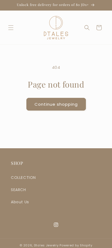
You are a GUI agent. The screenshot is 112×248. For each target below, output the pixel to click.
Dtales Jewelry (47, 245)
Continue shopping (56, 104)
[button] (11, 28)
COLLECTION (23, 177)
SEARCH (18, 189)
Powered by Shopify (76, 245)
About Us (20, 202)
